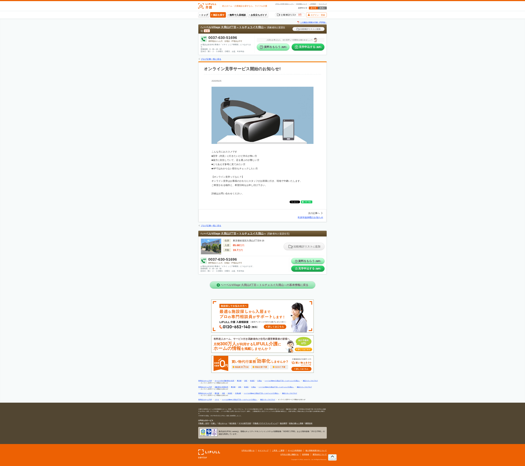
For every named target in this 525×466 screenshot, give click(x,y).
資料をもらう (276, 46)
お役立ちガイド (259, 15)
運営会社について (320, 454)
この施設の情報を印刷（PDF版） (313, 22)
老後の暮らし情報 (296, 423)
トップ (204, 15)
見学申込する (311, 46)
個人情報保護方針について (316, 450)
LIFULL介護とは (248, 450)
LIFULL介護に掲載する (289, 454)
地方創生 (232, 423)
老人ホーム (222, 423)
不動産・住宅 (203, 423)
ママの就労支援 (244, 423)
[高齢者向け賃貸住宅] (278, 234)
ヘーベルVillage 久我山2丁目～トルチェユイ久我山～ (233, 27)
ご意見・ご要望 (278, 450)
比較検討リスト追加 (310, 29)
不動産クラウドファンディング (265, 423)
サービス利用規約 (295, 450)
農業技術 (308, 423)
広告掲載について (301, 4)
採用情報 (305, 454)
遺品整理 (283, 423)
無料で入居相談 (238, 15)
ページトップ (332, 459)
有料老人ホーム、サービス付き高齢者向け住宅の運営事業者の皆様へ (262, 344)
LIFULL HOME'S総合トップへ (284, 4)
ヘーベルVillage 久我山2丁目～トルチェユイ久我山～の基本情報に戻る (264, 284)
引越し (213, 423)
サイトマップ (323, 4)
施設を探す (219, 15)
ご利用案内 (312, 4)
